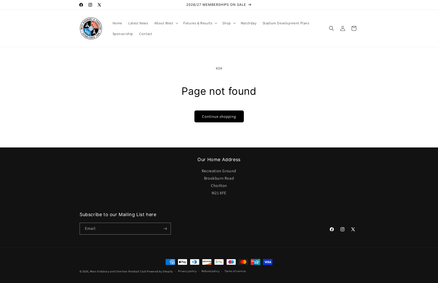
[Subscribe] (165, 229)
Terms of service (235, 271)
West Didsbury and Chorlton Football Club (118, 271)
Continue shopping (219, 116)
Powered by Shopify (160, 271)
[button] (165, 23)
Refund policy (211, 271)
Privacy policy (187, 271)
